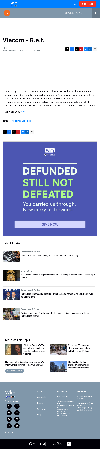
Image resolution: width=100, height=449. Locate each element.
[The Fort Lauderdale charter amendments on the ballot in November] (58, 366)
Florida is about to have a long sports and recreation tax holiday (49, 255)
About (39, 391)
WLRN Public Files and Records (64, 415)
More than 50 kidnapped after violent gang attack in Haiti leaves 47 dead (79, 348)
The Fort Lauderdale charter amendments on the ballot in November (78, 365)
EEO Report (82, 391)
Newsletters (62, 391)
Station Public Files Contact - (85, 398)
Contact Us (41, 397)
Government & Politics (30, 252)
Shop (39, 415)
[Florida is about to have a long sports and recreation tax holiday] (11, 256)
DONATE (88, 4)
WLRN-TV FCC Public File (65, 402)
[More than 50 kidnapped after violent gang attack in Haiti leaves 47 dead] (58, 349)
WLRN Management (85, 410)
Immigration (26, 271)
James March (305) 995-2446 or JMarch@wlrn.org (85, 405)
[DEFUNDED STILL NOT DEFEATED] (50, 189)
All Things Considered (22, 121)
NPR (23, 111)
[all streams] (96, 13)
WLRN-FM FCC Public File (65, 407)
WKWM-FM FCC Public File (63, 411)
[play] (7, 13)
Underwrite (41, 409)
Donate (40, 403)
